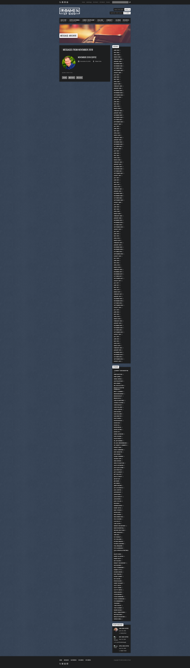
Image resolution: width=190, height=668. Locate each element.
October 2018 (118, 251)
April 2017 (116, 289)
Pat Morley (117, 537)
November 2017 (118, 274)
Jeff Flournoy (118, 472)
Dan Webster (117, 416)
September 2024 (118, 95)
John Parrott (118, 496)
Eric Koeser (117, 454)
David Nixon (117, 427)
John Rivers (117, 499)
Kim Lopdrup (117, 514)
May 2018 (116, 262)
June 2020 (116, 207)
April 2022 (116, 157)
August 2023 (117, 124)
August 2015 (117, 334)
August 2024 (117, 97)
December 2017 (118, 271)
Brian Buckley (118, 396)
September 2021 (118, 173)
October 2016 (118, 303)
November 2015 (118, 327)
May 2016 (116, 314)
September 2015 (118, 332)
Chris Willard (118, 407)
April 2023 (116, 133)
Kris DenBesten (118, 516)
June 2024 (116, 101)
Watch (72, 77)
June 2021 (116, 180)
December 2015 (118, 325)
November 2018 (118, 249)
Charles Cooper (118, 402)
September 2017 (118, 278)
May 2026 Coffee (123, 637)
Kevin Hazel (117, 512)
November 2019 (118, 222)
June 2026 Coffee (123, 628)
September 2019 (118, 227)
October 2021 (118, 171)
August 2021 (117, 175)
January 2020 (117, 218)
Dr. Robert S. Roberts (120, 445)
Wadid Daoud (118, 610)
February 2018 (118, 269)
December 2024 (118, 90)
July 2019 (116, 231)
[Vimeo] (65, 2)
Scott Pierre (117, 587)
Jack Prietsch (118, 470)
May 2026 (116, 52)
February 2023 (118, 137)
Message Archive (68, 35)
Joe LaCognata (118, 487)
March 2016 (117, 318)
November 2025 (118, 66)
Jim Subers (117, 483)
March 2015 (117, 345)
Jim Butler (117, 478)
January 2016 (117, 323)
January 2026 (117, 61)
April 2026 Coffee (124, 646)
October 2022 (118, 146)
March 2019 (117, 240)
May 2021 (116, 182)
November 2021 (118, 169)
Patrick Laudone (119, 543)
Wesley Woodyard (119, 616)
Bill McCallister (119, 385)
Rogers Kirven (118, 572)
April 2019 (116, 238)
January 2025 (117, 88)
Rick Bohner (117, 565)
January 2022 (117, 164)
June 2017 (116, 285)
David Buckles (118, 420)
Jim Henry (116, 481)
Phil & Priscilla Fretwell (121, 550)
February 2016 (118, 321)
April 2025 (116, 81)
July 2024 (116, 99)
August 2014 (117, 361)
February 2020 (118, 215)
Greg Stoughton (119, 463)
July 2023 (116, 126)
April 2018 (116, 265)
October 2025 (118, 68)
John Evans (117, 494)
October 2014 (118, 356)
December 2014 (118, 352)
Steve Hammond (118, 596)
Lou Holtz (117, 521)
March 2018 (117, 267)
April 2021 (116, 184)
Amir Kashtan (118, 374)
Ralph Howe (117, 554)
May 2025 (116, 79)
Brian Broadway (119, 393)
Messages (66, 660)
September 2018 (118, 254)
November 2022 (118, 144)
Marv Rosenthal (119, 528)
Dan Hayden (117, 411)
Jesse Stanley (118, 476)
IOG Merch (95, 2)
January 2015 (117, 350)
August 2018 (117, 256)
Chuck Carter (118, 409)
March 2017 (117, 292)
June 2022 (116, 153)
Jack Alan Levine (118, 467)
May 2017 (116, 287)
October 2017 (118, 276)
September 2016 (118, 305)
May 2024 (116, 104)
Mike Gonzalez (118, 532)
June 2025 (116, 77)
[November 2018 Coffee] (69, 68)
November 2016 (118, 301)
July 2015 (116, 336)
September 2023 (118, 121)
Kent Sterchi (117, 510)
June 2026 (116, 50)
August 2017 (117, 280)
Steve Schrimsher (119, 599)
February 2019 (118, 242)
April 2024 (116, 106)
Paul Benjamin (118, 546)
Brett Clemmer (118, 391)
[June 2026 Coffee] (116, 631)
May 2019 (116, 236)
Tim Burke (116, 603)
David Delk (117, 423)
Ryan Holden (117, 581)
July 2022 (116, 151)
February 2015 (118, 347)
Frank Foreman (118, 456)
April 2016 (116, 316)
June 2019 (116, 233)
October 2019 (118, 224)
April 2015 (116, 343)
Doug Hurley (117, 438)
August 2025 (117, 72)
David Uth (117, 431)
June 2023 (116, 128)
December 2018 (118, 247)
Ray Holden (117, 560)
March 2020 (117, 213)
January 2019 (117, 245)
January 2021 (117, 191)
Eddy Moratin (118, 452)
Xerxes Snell (117, 619)
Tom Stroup (117, 605)
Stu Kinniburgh (118, 601)
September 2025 (118, 70)
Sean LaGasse (118, 592)
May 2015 (116, 341)
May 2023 (116, 130)
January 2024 (117, 113)
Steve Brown (117, 594)
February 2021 (118, 189)
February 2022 (118, 162)
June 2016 (116, 312)
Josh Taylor (117, 501)
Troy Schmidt (118, 608)
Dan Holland (118, 414)
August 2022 (117, 148)
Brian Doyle (117, 398)
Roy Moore (117, 578)
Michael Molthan (119, 530)
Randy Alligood (118, 556)
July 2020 (116, 204)
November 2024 (118, 92)
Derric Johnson (118, 434)
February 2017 (118, 294)
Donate (108, 2)
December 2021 (118, 166)
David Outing (118, 429)
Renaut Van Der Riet (120, 563)
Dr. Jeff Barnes (118, 440)
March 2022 (117, 160)
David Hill (117, 425)
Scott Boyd (117, 585)
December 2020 (118, 193)
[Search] (130, 2)
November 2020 (118, 195)
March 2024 (117, 108)
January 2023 (117, 139)
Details (64, 77)
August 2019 (117, 229)
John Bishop (117, 492)
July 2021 (116, 177)
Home (83, 2)
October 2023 (118, 119)
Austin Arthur (118, 381)
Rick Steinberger (119, 567)
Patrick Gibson (118, 541)
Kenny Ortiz (117, 508)
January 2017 (117, 296)
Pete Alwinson (118, 548)
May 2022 (116, 155)
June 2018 (116, 260)
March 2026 (117, 57)
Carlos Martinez (119, 400)
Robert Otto (98, 61)
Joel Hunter (117, 490)
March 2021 (117, 186)
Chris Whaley (118, 405)
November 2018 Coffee (87, 57)
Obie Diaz (116, 534)
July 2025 (116, 75)
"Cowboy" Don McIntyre (121, 370)
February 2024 (118, 110)
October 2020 (118, 198)
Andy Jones (117, 376)
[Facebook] (62, 2)
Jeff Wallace (117, 474)
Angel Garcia (117, 379)
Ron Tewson (117, 574)
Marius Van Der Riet (119, 525)
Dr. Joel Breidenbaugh (120, 443)
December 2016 (118, 298)
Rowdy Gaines (118, 576)
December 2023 (118, 115)
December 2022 (118, 142)
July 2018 (116, 258)
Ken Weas (116, 503)
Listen (80, 77)
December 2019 (118, 220)
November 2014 (118, 354)
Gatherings (89, 2)
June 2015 (116, 339)
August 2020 (117, 202)
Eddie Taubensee (118, 449)
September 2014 (118, 359)
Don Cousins (117, 436)
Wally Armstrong (119, 612)
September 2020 (118, 200)
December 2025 (118, 63)
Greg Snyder (117, 461)
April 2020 (116, 211)
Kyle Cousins (117, 519)
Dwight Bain (117, 447)
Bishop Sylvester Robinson (119, 388)
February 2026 (118, 59)
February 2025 (118, 86)
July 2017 (116, 283)
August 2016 (117, 307)
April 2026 (116, 54)
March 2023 (117, 135)
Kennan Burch (118, 505)
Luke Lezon (117, 523)
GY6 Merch (102, 2)
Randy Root (117, 558)
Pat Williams (117, 539)
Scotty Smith (118, 590)
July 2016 (116, 309)
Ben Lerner (117, 383)
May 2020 (116, 209)
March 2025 (117, 84)
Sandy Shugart (118, 583)
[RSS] (60, 2)
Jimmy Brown (117, 485)
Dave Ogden (117, 418)
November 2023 (118, 117)
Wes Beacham (118, 614)
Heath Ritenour (118, 465)
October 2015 (118, 330)
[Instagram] (67, 2)
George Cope (117, 458)
